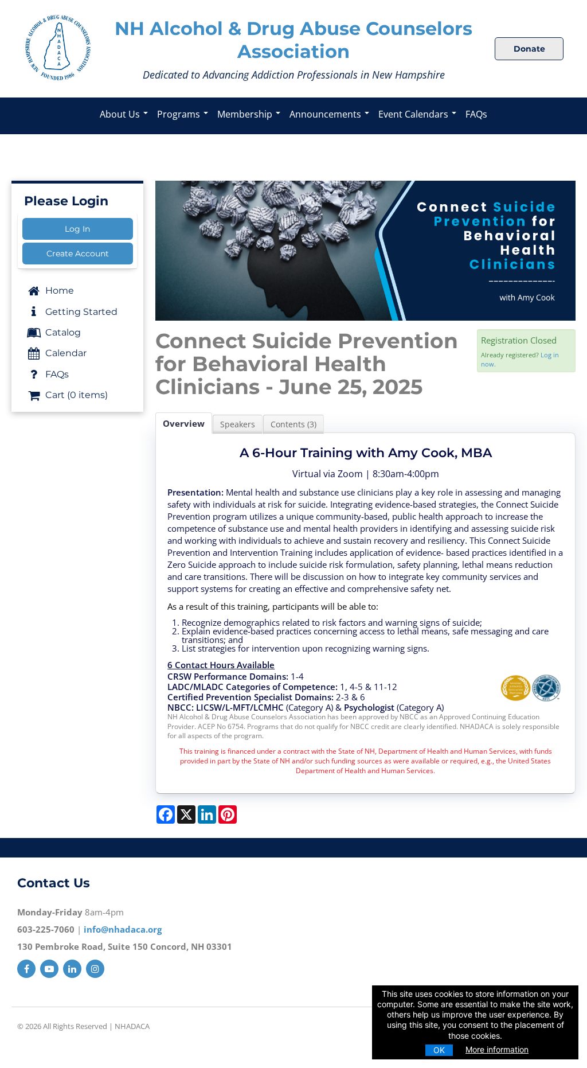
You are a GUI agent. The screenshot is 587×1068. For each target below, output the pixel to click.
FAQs (476, 114)
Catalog (62, 332)
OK (439, 1050)
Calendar (65, 353)
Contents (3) (293, 424)
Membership (246, 114)
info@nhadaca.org (123, 929)
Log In (77, 229)
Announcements (326, 114)
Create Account (77, 253)
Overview (184, 423)
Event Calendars (414, 114)
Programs (179, 114)
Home (58, 290)
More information (497, 1049)
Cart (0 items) (75, 394)
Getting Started (80, 311)
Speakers (237, 424)
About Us (121, 114)
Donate (529, 49)
